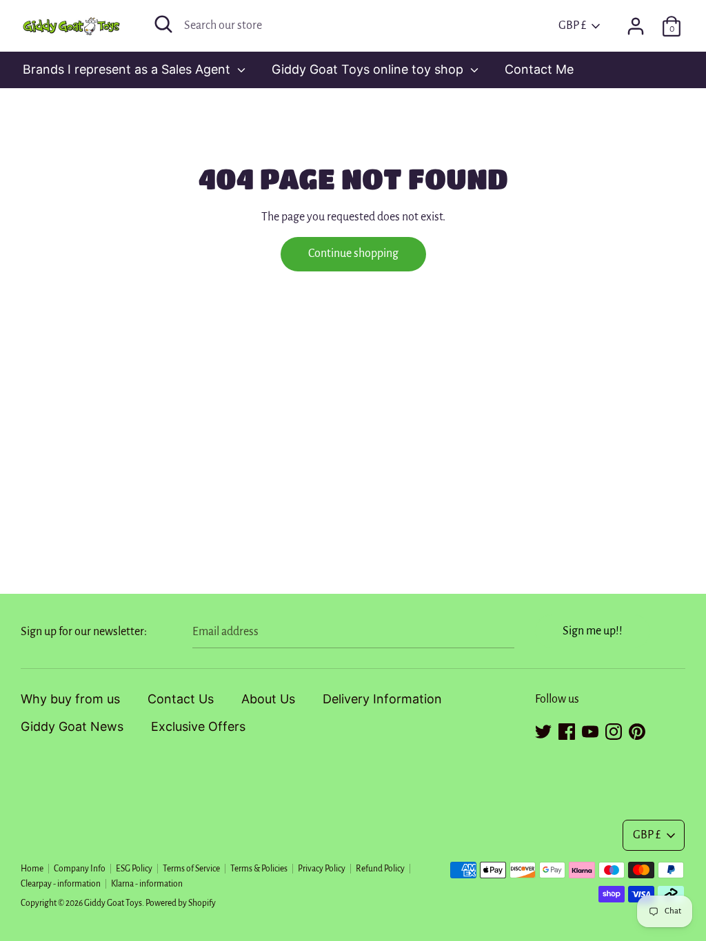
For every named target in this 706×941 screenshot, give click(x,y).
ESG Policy (134, 868)
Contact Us (181, 699)
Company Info (79, 868)
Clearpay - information (61, 884)
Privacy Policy (321, 868)
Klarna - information (147, 884)
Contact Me (539, 69)
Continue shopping (353, 253)
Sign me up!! (593, 631)
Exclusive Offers (198, 726)
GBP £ (572, 25)
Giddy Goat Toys (113, 903)
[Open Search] (163, 24)
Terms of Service (191, 868)
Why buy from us (70, 699)
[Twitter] (543, 729)
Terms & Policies (259, 868)
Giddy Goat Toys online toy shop (369, 69)
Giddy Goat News (72, 726)
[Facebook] (566, 729)
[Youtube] (590, 729)
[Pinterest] (637, 729)
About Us (268, 699)
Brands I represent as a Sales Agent (128, 69)
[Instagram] (613, 729)
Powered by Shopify (180, 903)
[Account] (635, 22)
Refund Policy (380, 868)
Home (32, 868)
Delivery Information (382, 699)
